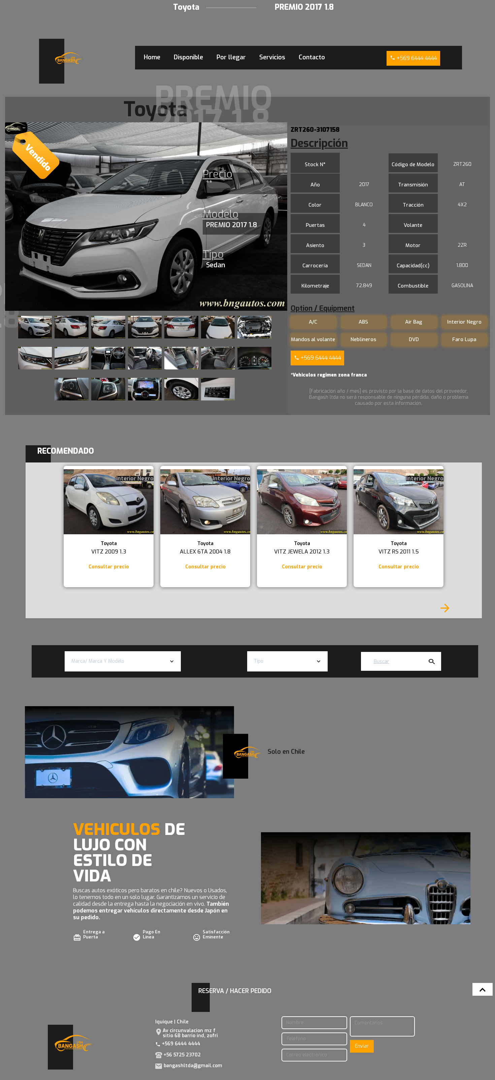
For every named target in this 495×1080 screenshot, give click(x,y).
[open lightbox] (35, 327)
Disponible (188, 57)
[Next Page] (445, 608)
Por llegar (231, 57)
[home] (68, 58)
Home (152, 57)
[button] (123, 661)
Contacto (312, 57)
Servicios (272, 57)
